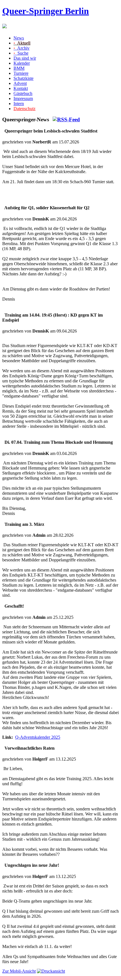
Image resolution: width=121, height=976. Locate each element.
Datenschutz (24, 108)
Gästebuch (23, 93)
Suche (21, 53)
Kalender (22, 63)
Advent (20, 83)
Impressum (23, 98)
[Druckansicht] (51, 971)
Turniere (21, 73)
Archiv (22, 48)
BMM (19, 68)
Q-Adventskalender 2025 (37, 737)
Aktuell (22, 43)
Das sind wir (25, 58)
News (19, 38)
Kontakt (21, 88)
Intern (19, 103)
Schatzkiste (23, 78)
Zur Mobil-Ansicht (19, 971)
